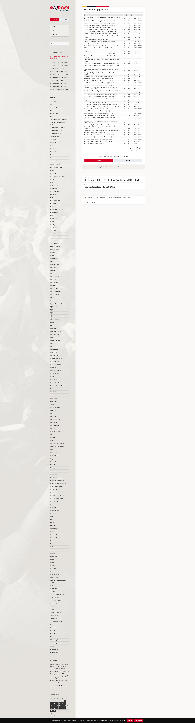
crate (58, 669)
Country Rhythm (55, 228)
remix (58, 680)
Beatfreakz (53, 152)
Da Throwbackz (54, 249)
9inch (52, 116)
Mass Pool (53, 471)
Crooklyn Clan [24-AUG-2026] (60, 62)
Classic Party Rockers (56, 209)
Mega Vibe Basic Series (57, 480)
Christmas (53, 203)
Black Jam (53, 173)
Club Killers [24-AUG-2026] (59, 80)
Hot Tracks (53, 422)
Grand (52, 404)
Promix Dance (54, 550)
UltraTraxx (53, 628)
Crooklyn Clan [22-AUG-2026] (60, 74)
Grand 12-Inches (55, 407)
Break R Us (53, 188)
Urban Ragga (54, 634)
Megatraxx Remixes (56, 486)
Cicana (52, 206)
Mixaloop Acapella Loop (57, 495)
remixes (64, 680)
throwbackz (63, 683)
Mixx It (52, 504)
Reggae (52, 571)
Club (51, 216)
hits (68, 671)
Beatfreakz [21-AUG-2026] (59, 83)
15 (65, 706)
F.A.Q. (53, 30)
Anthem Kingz (54, 137)
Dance (52, 255)
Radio (52, 559)
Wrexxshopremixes (56, 643)
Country (52, 225)
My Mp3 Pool (54, 513)
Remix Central (54, 574)
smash (51, 683)
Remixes (52, 585)
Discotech (53, 267)
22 (65, 708)
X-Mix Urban (54, 652)
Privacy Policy (117, 198)
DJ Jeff (52, 298)
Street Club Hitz (55, 597)
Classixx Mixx (54, 212)
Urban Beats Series (55, 631)
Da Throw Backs (55, 246)
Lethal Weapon (54, 456)
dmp (54, 671)
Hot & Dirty (53, 416)
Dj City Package (54, 276)
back (53, 664)
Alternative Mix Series (56, 130)
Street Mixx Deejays (56, 600)
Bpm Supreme (54, 185)
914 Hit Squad (54, 113)
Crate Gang (53, 240)
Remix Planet (54, 577)
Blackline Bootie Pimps (57, 176)
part (57, 678)
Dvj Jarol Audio (54, 355)
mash (51, 676)
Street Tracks (54, 603)
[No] (193, 720)
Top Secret (53, 606)
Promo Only (53, 556)
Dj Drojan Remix (55, 292)
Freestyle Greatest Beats (57, 386)
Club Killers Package (56, 222)
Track (52, 609)
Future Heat (53, 398)
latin (62, 674)
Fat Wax (52, 377)
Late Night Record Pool (57, 447)
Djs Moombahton (55, 334)
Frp (51, 389)
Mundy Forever (54, 510)
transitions (53, 686)
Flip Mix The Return (56, 383)
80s (51, 104)
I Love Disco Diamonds (57, 431)
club (64, 666)
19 (57, 708)
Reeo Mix (53, 568)
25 (54, 711)
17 (51, 708)
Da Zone (52, 252)
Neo (51, 516)
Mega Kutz (53, 477)
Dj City (52, 273)
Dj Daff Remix (54, 288)
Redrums (53, 565)
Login (55, 19)
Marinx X (53, 462)
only (51, 678)
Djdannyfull (53, 328)
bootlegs (52, 666)
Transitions (53, 619)
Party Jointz (53, 532)
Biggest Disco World (56, 167)
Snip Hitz (53, 591)
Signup (65, 19)
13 (59, 706)
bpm (51, 182)
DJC (51, 325)
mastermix (56, 676)
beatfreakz (58, 664)
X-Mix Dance (54, 649)
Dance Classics (54, 258)
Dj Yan (52, 322)
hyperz (55, 674)
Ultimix (52, 625)
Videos (52, 637)
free (60, 671)
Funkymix (53, 395)
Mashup (52, 468)
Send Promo (102, 198)
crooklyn (63, 669)
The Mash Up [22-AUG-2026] (60, 90)
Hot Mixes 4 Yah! (55, 419)
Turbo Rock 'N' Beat (56, 622)
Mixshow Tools (54, 501)
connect (52, 668)
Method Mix (53, 489)
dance (68, 668)
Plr (51, 541)
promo (64, 678)
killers (59, 674)
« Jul (54, 715)
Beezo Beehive (54, 161)
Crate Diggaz (54, 237)
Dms (51, 346)
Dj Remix (53, 310)
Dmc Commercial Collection (58, 340)
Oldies (52, 519)
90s (51, 110)
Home (53, 27)
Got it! (130, 720)
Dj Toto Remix (54, 319)
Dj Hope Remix (54, 295)
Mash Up (52, 465)
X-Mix (52, 646)
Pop (51, 544)
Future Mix (53, 401)
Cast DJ (52, 197)
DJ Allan (52, 270)
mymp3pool (64, 676)
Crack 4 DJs (53, 231)
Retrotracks (53, 588)
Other (52, 522)
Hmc (51, 413)
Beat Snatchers (54, 149)
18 (54, 708)
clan (61, 666)
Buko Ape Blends (55, 191)
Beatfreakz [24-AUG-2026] (59, 87)
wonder (66, 686)
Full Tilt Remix (54, 392)
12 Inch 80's (53, 101)
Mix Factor (53, 492)
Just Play (52, 437)
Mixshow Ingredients (56, 498)
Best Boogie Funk (55, 164)
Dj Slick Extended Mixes (57, 316)
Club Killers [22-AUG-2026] (59, 71)
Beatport (52, 158)
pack (55, 678)
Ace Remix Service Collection (58, 120)
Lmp (51, 459)
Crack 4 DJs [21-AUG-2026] (59, 77)
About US (91, 198)
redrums (52, 680)
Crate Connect (54, 234)
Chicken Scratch (55, 200)
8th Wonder (53, 107)
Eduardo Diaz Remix (56, 358)
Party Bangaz (54, 529)
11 (54, 706)
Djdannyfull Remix (55, 331)
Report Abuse (126, 198)
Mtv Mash (53, 507)
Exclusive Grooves (55, 364)
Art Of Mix (53, 140)
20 (59, 708)
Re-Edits (52, 562)
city (59, 666)
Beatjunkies (53, 155)
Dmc (51, 337)
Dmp (51, 343)
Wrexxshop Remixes (56, 640)
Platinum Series (55, 538)
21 (62, 708)
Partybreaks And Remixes (57, 535)
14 (62, 706)
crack (55, 668)
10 (51, 706)
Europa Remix (54, 361)
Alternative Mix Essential (57, 127)
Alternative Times (55, 133)
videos (60, 685)
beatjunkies (65, 664)
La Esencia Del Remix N (57, 443)
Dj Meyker (53, 301)
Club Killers (53, 219)
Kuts (51, 440)
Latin (51, 450)
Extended (53, 367)
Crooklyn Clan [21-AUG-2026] (60, 65)
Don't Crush (53, 352)
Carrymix (53, 194)
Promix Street (54, 553)
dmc (51, 671)
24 (51, 711)
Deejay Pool (100, 167)
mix (60, 676)
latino (66, 674)
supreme (55, 683)
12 (57, 706)
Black (51, 170)
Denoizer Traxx (54, 264)
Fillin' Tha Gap (54, 380)
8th (51, 664)
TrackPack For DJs (55, 612)
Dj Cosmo (53, 285)
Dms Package (54, 349)
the (59, 683)
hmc (51, 674)
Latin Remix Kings (55, 453)
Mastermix (53, 474)
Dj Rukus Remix (55, 313)
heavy (65, 671)
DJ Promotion (54, 307)
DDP (51, 261)
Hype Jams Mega (55, 425)
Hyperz (52, 428)
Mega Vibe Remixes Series (58, 483)
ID (51, 434)
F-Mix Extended (54, 374)
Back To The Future (56, 143)
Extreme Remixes (55, 371)
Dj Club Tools (54, 282)
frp (63, 671)
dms (56, 671)
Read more (138, 720)
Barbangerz (53, 146)
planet (60, 678)
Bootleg (52, 179)
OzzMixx (52, 526)
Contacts (54, 34)
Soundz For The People (57, 594)
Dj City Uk (53, 279)
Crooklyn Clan (54, 243)
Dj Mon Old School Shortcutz (58, 304)
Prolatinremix (54, 547)
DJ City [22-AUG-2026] (58, 68)
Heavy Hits (53, 410)
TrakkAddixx (54, 615)
